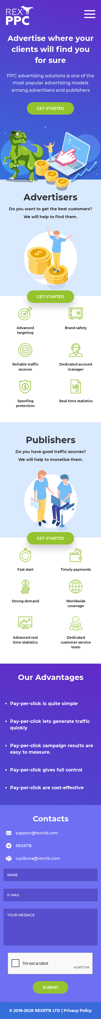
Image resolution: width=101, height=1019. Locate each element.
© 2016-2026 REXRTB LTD (34, 1010)
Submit (50, 987)
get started (50, 108)
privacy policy (78, 1010)
